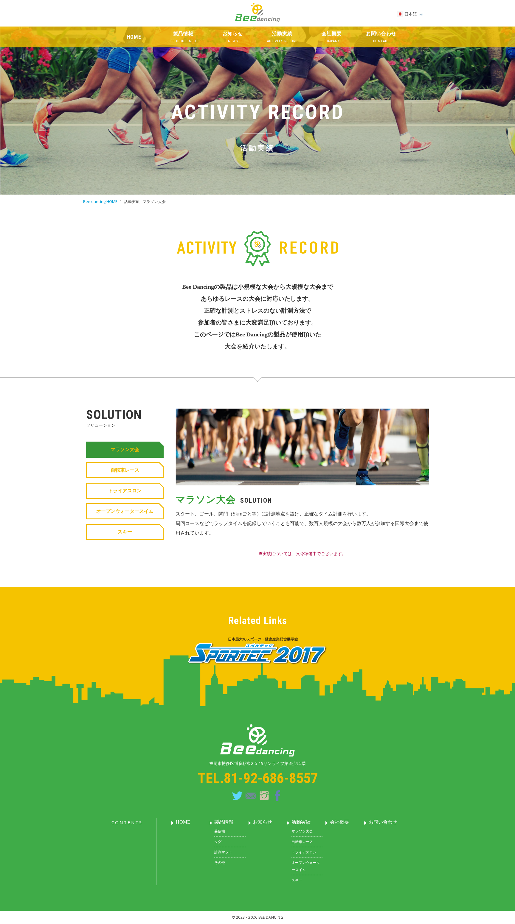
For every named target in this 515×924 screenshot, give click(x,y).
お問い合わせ (383, 821)
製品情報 (223, 821)
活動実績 (301, 821)
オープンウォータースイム (124, 511)
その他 (219, 862)
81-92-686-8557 (271, 778)
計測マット (223, 852)
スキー (125, 531)
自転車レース (125, 470)
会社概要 (339, 821)
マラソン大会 (125, 449)
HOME (183, 821)
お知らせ (262, 821)
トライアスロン (125, 490)
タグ (217, 841)
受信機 (219, 831)
